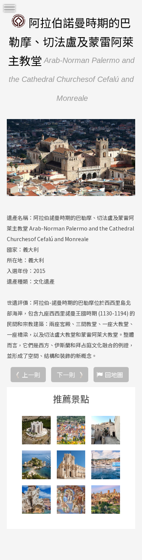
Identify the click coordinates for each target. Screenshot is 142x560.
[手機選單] (9, 8)
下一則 (66, 374)
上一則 (31, 374)
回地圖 (114, 374)
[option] (71, 158)
